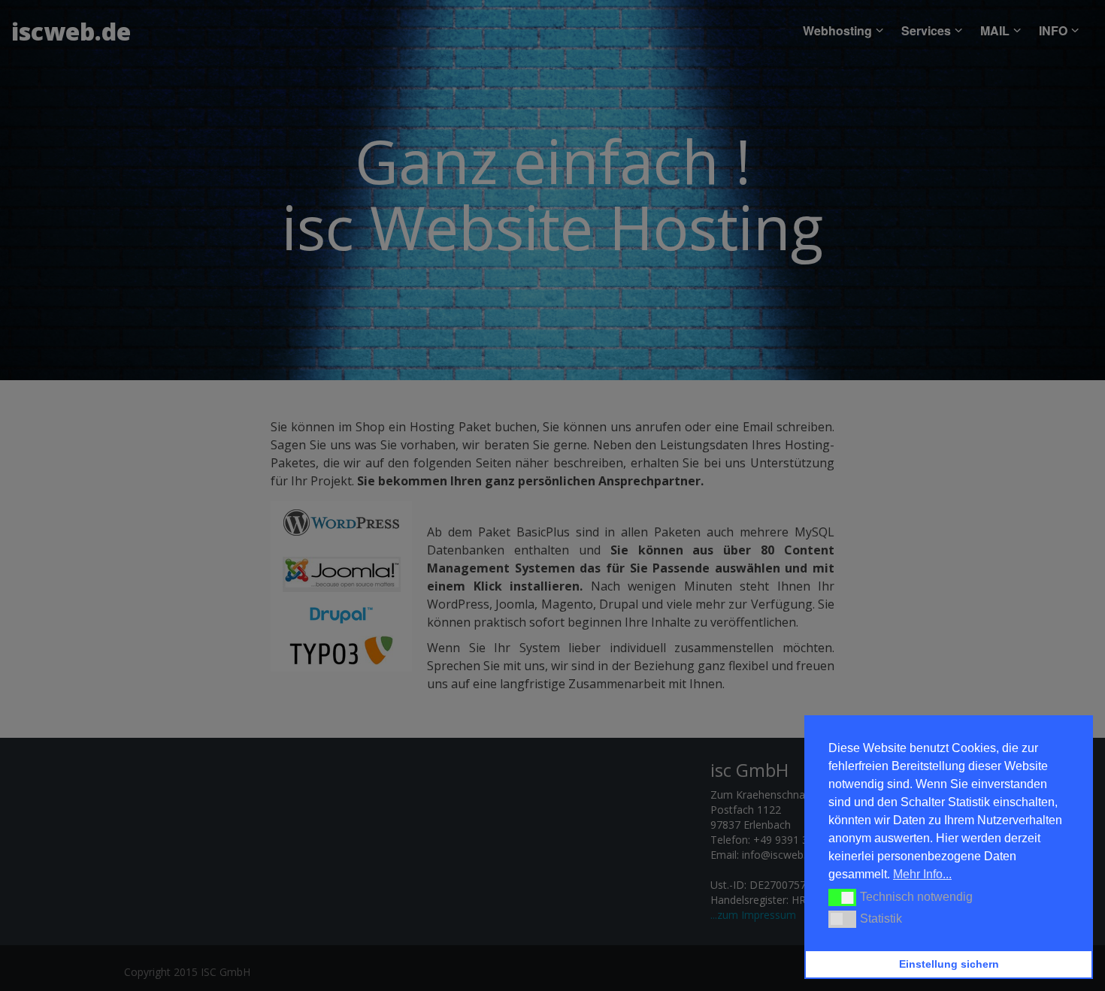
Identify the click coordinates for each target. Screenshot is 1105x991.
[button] (842, 897)
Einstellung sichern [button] (949, 964)
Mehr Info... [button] (922, 874)
